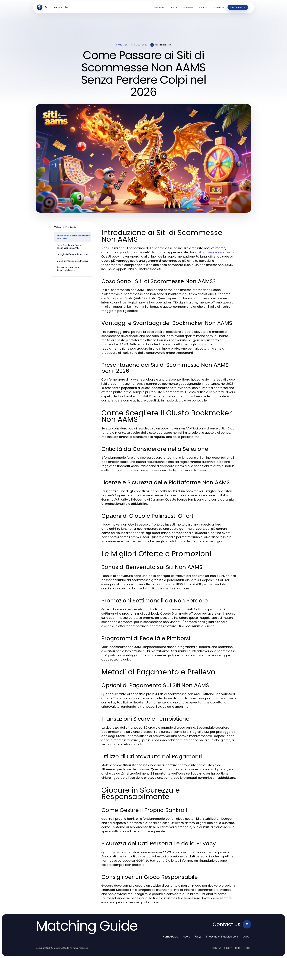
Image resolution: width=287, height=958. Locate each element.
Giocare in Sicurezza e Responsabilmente (68, 268)
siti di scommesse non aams (214, 252)
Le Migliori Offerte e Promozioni (72, 254)
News (186, 936)
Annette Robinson (163, 45)
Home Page (170, 936)
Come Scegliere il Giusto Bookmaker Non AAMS (69, 246)
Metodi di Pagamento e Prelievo (72, 261)
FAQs (198, 936)
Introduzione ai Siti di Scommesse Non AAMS (73, 237)
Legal (247, 947)
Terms (238, 947)
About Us (216, 947)
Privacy (228, 947)
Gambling (122, 45)
